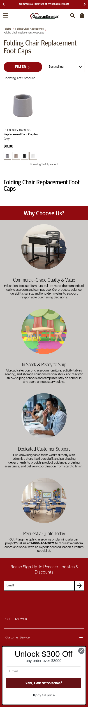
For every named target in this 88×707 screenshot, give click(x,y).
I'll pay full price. (43, 695)
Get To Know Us (16, 619)
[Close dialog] (81, 650)
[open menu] (5, 15)
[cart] (82, 18)
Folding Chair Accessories (29, 29)
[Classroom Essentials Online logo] (44, 15)
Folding (7, 29)
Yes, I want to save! (43, 683)
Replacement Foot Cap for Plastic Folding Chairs (23, 134)
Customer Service (17, 637)
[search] (72, 15)
